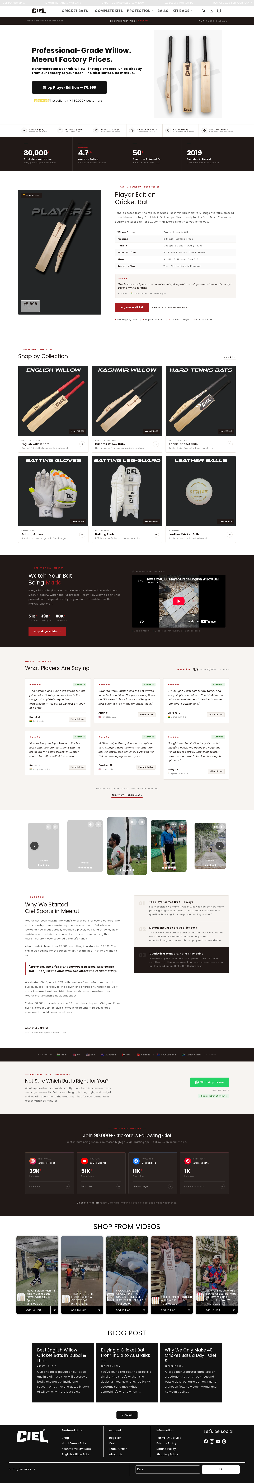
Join (220, 1469)
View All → (230, 357)
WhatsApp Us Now (212, 1082)
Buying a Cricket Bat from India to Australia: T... (125, 1355)
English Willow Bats (75, 1454)
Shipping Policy (167, 1454)
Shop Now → (145, 20)
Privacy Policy (166, 1443)
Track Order (118, 1449)
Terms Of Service (169, 1438)
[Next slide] (219, 846)
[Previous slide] (34, 846)
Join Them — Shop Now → (127, 795)
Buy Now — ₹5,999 (132, 307)
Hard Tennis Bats (74, 1443)
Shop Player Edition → (47, 631)
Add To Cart (33, 1310)
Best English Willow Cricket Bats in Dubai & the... (61, 1355)
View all (127, 1415)
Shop (65, 1438)
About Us (115, 1454)
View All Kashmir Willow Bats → (171, 307)
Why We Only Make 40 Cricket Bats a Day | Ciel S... (190, 1355)
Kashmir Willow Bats (76, 1449)
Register (115, 1438)
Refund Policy (166, 1449)
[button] (76, 10)
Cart (112, 1443)
